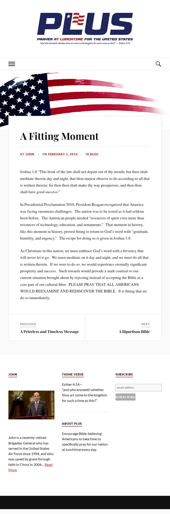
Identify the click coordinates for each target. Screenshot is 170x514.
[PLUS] (85, 44)
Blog (94, 154)
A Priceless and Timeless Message (49, 331)
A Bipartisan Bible (134, 331)
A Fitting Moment (59, 135)
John (29, 154)
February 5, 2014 (63, 154)
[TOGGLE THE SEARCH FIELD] (158, 64)
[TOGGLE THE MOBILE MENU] (11, 64)
